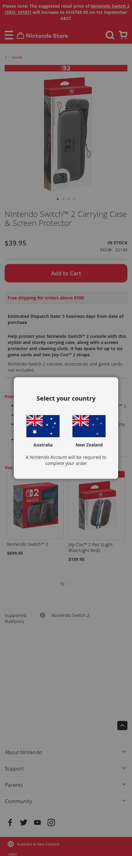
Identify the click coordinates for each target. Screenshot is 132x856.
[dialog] (66, 428)
